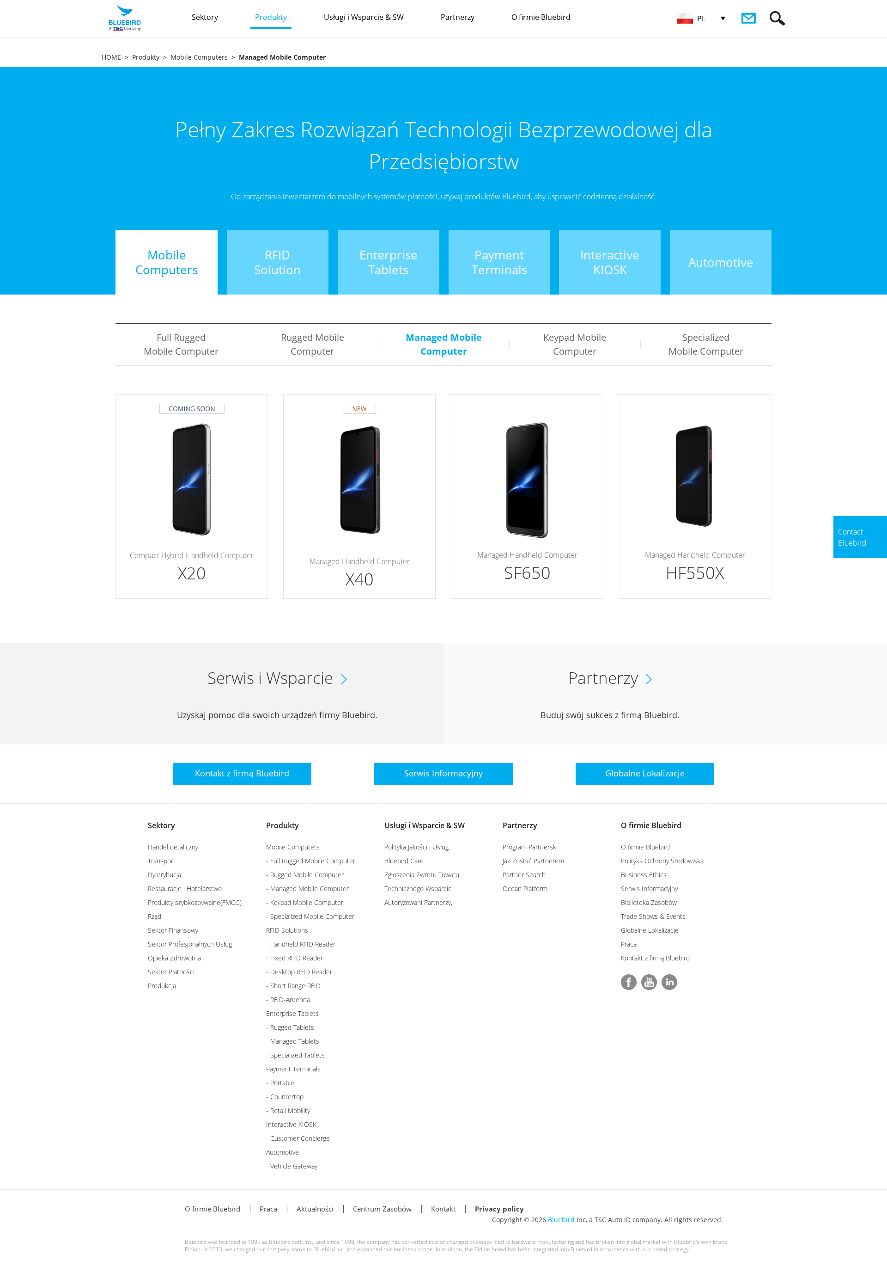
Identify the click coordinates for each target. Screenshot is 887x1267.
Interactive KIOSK (291, 1124)
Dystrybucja (164, 874)
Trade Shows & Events (653, 916)
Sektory (161, 825)
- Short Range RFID (293, 985)
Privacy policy (499, 1208)
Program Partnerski (530, 847)
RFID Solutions (287, 930)
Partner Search (524, 874)
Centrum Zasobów (382, 1208)
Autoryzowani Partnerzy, (418, 902)
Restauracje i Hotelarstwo (185, 888)
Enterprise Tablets (292, 1013)
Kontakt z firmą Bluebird (655, 957)
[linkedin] (669, 982)
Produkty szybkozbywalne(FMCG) (195, 902)
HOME (111, 57)
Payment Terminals (293, 1068)
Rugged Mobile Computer (312, 344)
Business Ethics (644, 874)
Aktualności (315, 1208)
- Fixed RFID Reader (294, 957)
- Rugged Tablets (290, 1027)
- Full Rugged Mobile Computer (310, 860)
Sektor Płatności (171, 971)
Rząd (154, 916)
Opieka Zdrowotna (174, 957)
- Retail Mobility (288, 1110)
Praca (629, 944)
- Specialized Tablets (295, 1055)
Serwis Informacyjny (649, 888)
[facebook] (629, 982)
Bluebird (561, 1219)
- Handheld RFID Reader (300, 944)
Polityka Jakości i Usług (416, 847)
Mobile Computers (199, 57)
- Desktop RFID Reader (299, 971)
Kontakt (443, 1208)
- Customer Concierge (298, 1138)
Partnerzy (520, 825)
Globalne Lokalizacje (650, 930)
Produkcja (162, 985)
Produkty (145, 57)
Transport (162, 860)
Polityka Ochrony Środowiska (662, 860)
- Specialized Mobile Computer (310, 916)
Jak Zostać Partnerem (533, 860)
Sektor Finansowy (173, 930)
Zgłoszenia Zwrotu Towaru (421, 874)
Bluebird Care (404, 860)
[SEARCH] (777, 18)
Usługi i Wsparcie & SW (424, 825)
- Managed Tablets (292, 1041)
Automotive (282, 1152)
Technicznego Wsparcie (418, 888)
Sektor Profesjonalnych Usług (190, 944)
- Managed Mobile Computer (307, 888)
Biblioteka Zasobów (649, 902)
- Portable (280, 1082)
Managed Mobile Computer (444, 344)
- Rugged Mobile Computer (305, 874)
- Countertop (285, 1096)
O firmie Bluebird (651, 825)
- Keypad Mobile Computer (304, 902)
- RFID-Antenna (288, 999)
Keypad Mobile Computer (574, 344)
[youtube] (649, 982)
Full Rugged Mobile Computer (181, 344)
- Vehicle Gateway (291, 1166)
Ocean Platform (525, 888)
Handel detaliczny (173, 847)
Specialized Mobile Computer (705, 344)
